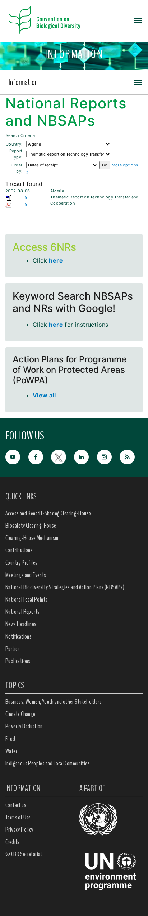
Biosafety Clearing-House (30, 525)
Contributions (19, 550)
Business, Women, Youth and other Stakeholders (53, 701)
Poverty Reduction (24, 726)
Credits (12, 841)
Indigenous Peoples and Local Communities (47, 763)
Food (10, 738)
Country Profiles (21, 562)
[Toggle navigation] (138, 20)
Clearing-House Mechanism (32, 537)
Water (11, 751)
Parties (12, 648)
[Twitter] (62, 456)
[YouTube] (16, 456)
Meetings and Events (25, 575)
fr (26, 197)
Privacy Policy (19, 829)
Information (23, 82)
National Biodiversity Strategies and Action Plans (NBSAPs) (64, 587)
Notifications (18, 636)
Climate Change (20, 714)
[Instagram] (108, 456)
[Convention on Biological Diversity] (44, 20)
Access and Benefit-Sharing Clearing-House (48, 513)
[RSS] (131, 457)
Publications (18, 661)
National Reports (22, 611)
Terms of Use (18, 817)
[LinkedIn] (85, 456)
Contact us (15, 805)
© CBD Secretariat (23, 854)
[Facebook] (39, 456)
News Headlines (21, 624)
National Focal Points (26, 599)
